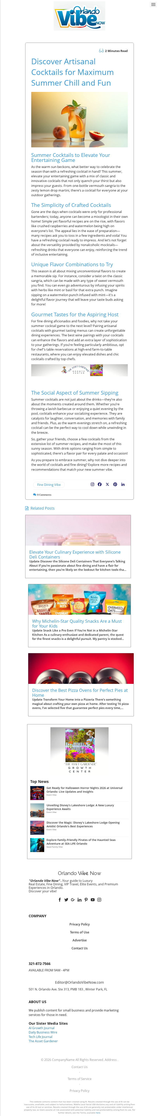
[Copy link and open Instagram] (92, 483)
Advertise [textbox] (80, 940)
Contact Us (80, 1067)
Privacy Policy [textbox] (79, 924)
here (98, 1112)
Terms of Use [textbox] (79, 932)
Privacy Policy (79, 1091)
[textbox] (79, 34)
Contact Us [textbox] (80, 948)
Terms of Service (80, 1079)
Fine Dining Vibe (49, 485)
